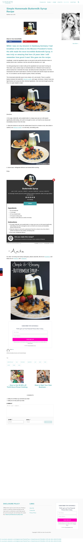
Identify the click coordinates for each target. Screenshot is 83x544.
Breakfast (12, 353)
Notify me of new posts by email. (16, 400)
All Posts (8, 353)
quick (40, 362)
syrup (19, 365)
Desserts (16, 353)
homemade (23, 362)
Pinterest (15, 258)
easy (17, 362)
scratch (8, 365)
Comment (9, 403)
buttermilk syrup (10, 362)
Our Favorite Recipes (22, 353)
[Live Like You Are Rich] (14, 2)
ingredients (30, 362)
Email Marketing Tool (32, 345)
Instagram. (24, 258)
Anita (13, 349)
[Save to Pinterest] (1, 274)
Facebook (47, 256)
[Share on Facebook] (1, 269)
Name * (10, 419)
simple (14, 365)
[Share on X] (1, 272)
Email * (28, 419)
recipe (45, 362)
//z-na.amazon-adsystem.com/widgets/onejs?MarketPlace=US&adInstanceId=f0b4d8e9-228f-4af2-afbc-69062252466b (30, 539)
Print (30, 203)
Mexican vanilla (27, 79)
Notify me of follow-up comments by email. (19, 398)
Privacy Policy (30, 343)
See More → (76, 43)
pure (35, 362)
